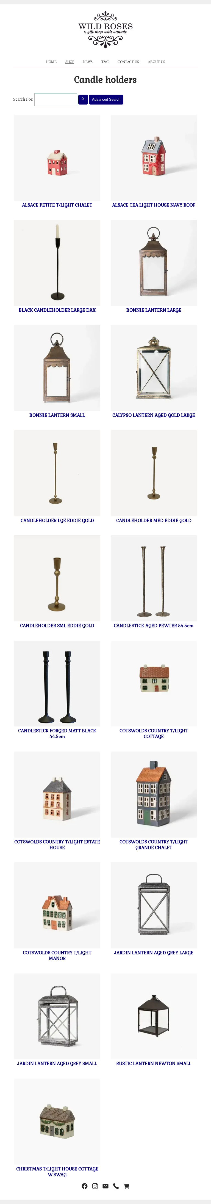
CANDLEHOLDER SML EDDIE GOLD (57, 626)
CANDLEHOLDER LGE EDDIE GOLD (57, 520)
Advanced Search (106, 99)
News (88, 61)
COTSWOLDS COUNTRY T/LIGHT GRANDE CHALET (154, 845)
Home (51, 61)
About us (156, 61)
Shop (69, 61)
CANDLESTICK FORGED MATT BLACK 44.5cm (57, 733)
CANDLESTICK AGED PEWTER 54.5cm (154, 626)
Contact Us (128, 61)
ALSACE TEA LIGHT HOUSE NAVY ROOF (153, 205)
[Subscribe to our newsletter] (105, 1186)
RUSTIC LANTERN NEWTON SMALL (153, 1063)
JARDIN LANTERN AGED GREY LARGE (153, 953)
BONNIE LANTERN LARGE (153, 310)
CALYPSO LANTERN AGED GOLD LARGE (153, 415)
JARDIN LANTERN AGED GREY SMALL (57, 1063)
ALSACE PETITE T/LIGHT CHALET (57, 205)
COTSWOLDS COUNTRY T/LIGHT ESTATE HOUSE (57, 845)
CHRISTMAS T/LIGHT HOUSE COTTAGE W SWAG (57, 1172)
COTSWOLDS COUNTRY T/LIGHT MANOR (57, 955)
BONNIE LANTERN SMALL (57, 415)
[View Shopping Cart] (126, 1186)
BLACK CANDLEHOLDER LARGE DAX (57, 310)
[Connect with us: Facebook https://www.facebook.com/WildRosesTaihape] (84, 1186)
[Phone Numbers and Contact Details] (116, 1186)
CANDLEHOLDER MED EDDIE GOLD (153, 520)
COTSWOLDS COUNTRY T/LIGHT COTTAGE (154, 733)
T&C (105, 61)
